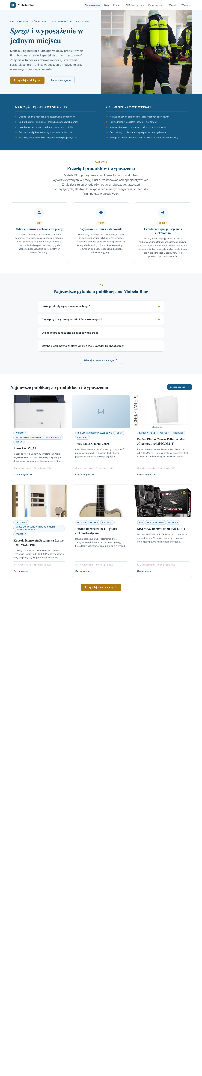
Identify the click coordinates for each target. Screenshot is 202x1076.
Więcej (172, 5)
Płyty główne (155, 522)
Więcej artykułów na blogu (99, 360)
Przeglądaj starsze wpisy (99, 587)
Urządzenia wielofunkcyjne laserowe (38, 437)
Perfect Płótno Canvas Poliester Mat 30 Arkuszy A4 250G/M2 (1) (161, 441)
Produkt (117, 5)
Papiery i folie (147, 433)
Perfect (164, 433)
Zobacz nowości (177, 387)
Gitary (94, 522)
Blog (106, 5)
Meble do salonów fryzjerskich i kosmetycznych (35, 528)
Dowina (81, 522)
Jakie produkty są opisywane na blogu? (66, 306)
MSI (141, 522)
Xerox (19, 442)
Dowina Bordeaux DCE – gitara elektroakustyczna (96, 530)
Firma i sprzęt (155, 5)
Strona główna (92, 5)
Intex (119, 433)
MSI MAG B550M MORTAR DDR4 (161, 528)
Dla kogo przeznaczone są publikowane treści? (71, 332)
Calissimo (21, 522)
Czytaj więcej (20, 474)
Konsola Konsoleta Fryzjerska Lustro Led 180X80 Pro (38, 542)
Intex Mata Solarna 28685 (92, 443)
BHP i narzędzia (134, 5)
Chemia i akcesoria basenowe (94, 433)
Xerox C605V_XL (25, 448)
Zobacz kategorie (61, 80)
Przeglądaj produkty (25, 80)
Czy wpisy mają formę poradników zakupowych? (72, 319)
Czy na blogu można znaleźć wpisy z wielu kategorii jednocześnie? (83, 345)
